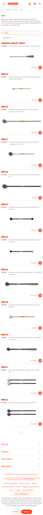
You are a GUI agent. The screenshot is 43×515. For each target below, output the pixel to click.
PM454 (4, 237)
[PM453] (21, 218)
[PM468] (21, 88)
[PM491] (21, 153)
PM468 (4, 74)
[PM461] (21, 381)
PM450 (4, 172)
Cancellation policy (7, 487)
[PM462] (21, 412)
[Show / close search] (40, 4)
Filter (6, 33)
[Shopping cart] (34, 4)
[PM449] (21, 121)
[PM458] (21, 316)
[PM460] (21, 349)
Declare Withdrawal (21, 494)
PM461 (4, 367)
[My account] (30, 4)
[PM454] (21, 251)
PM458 (4, 302)
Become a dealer (25, 483)
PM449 (4, 107)
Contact (18, 487)
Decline (15, 511)
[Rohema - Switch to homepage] (13, 4)
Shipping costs (27, 478)
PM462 (4, 400)
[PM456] (21, 283)
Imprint (18, 490)
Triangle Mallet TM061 (13, 43)
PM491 (4, 139)
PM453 (4, 204)
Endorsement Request (10, 483)
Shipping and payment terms (31, 487)
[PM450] (21, 186)
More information (31, 505)
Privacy (11, 490)
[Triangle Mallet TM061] (21, 56)
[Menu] (4, 3)
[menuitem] (4, 3)
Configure (26, 511)
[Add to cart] (40, 67)
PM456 (4, 269)
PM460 (4, 334)
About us (34, 483)
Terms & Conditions (28, 490)
